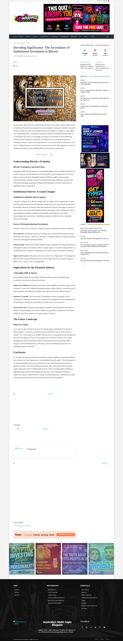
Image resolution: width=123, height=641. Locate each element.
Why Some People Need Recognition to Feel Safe (94, 260)
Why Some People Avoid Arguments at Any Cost (94, 238)
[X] (106, 1)
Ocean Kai (20, 56)
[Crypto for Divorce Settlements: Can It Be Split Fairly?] (101, 559)
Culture (83, 236)
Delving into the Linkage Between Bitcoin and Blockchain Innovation (102, 67)
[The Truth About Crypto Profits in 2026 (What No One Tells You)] (74, 559)
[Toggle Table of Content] (51, 154)
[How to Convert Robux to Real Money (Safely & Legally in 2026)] (48, 559)
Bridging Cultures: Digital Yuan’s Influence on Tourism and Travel (87, 66)
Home (14, 43)
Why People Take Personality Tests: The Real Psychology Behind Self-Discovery (93, 231)
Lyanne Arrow (93, 572)
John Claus (13, 572)
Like (85, 49)
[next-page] (84, 120)
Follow (95, 49)
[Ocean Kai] (14, 56)
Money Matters (21, 43)
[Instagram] (100, 1)
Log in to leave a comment (22, 525)
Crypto (28, 43)
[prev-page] (81, 120)
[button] (107, 36)
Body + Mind (84, 242)
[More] (56, 71)
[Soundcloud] (104, 1)
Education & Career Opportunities (91, 228)
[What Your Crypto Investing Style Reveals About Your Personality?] (21, 559)
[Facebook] (98, 1)
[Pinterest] (102, 1)
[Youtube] (108, 1)
